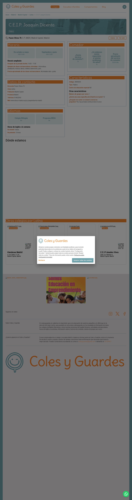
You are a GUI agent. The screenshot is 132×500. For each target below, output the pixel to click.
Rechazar (42, 260)
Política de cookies (79, 255)
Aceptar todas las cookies (83, 260)
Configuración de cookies (45, 257)
